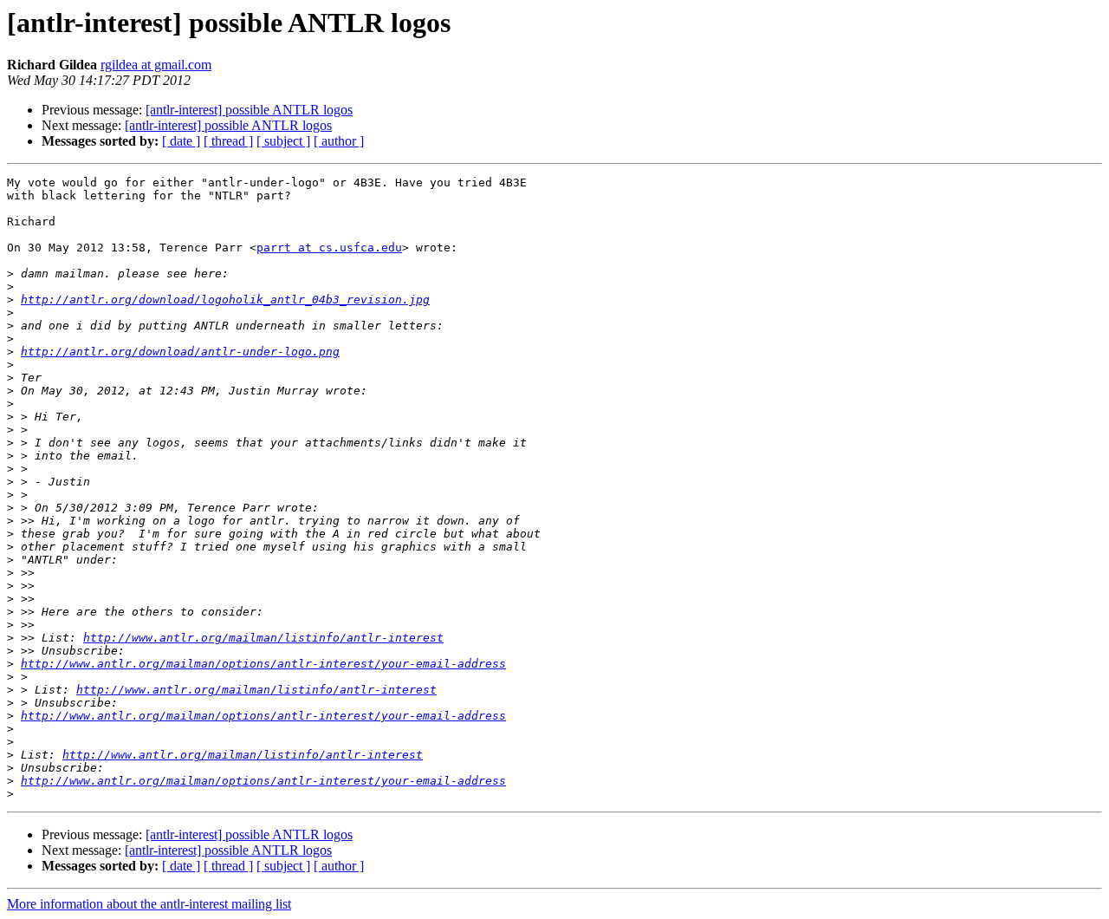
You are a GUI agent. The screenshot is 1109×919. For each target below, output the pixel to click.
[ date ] (181, 141)
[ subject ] (283, 141)
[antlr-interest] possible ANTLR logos (249, 109)
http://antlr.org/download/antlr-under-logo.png (180, 351)
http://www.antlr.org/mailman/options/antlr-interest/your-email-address (263, 663)
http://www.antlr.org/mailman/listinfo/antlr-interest (263, 637)
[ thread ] (228, 141)
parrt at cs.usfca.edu (329, 247)
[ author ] (339, 141)
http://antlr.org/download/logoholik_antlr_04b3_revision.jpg (225, 299)
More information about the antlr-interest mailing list (149, 903)
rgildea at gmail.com (156, 64)
